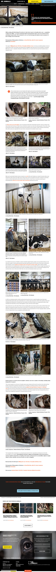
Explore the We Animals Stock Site (28, 490)
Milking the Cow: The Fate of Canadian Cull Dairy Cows (22, 46)
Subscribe (20, 1)
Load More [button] (27, 525)
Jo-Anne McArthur (27, 40)
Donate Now (34, 1)
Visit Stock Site (48, 1)
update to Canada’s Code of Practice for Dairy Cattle (26, 264)
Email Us (4, 563)
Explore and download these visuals (13, 481)
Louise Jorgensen (39, 40)
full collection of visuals (40, 481)
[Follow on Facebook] (6, 567)
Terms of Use (18, 566)
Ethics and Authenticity (20, 564)
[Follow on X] (7, 567)
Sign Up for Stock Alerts (7, 565)
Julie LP (33, 40)
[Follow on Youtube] (9, 567)
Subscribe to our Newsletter (7, 564)
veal (27, 176)
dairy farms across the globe (13, 124)
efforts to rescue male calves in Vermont (21, 180)
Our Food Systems (11, 520)
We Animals (34, 21)
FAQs (17, 563)
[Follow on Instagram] (4, 567)
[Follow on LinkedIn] (3, 567)
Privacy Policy (18, 565)
